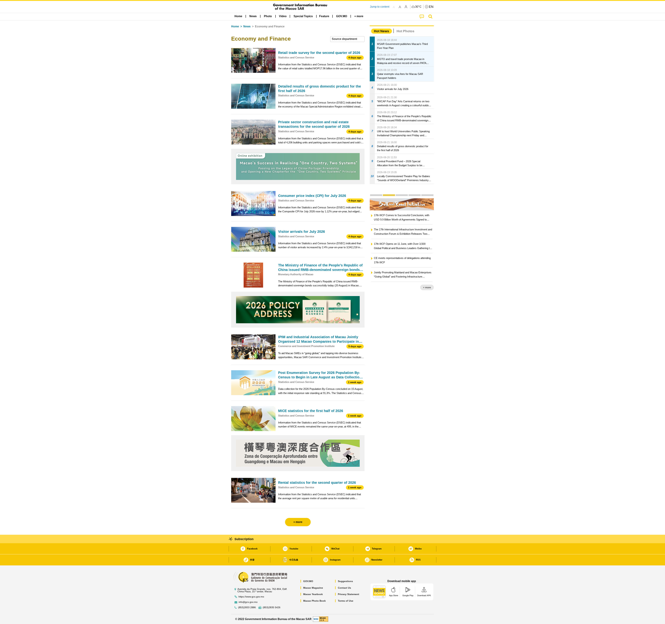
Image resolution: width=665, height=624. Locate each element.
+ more (427, 287)
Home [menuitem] (238, 16)
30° (418, 6)
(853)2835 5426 (271, 607)
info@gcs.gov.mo (248, 602)
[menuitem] (253, 16)
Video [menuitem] (283, 16)
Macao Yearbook (313, 594)
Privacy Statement (348, 594)
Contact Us (344, 587)
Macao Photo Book (314, 600)
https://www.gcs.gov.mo (251, 596)
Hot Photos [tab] (405, 31)
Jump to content (379, 6)
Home (235, 26)
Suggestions (345, 581)
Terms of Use (345, 600)
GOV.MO (308, 581)
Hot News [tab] (381, 31)
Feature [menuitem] (324, 16)
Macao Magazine (313, 587)
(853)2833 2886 (247, 607)
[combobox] (347, 39)
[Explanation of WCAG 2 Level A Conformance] (320, 618)
